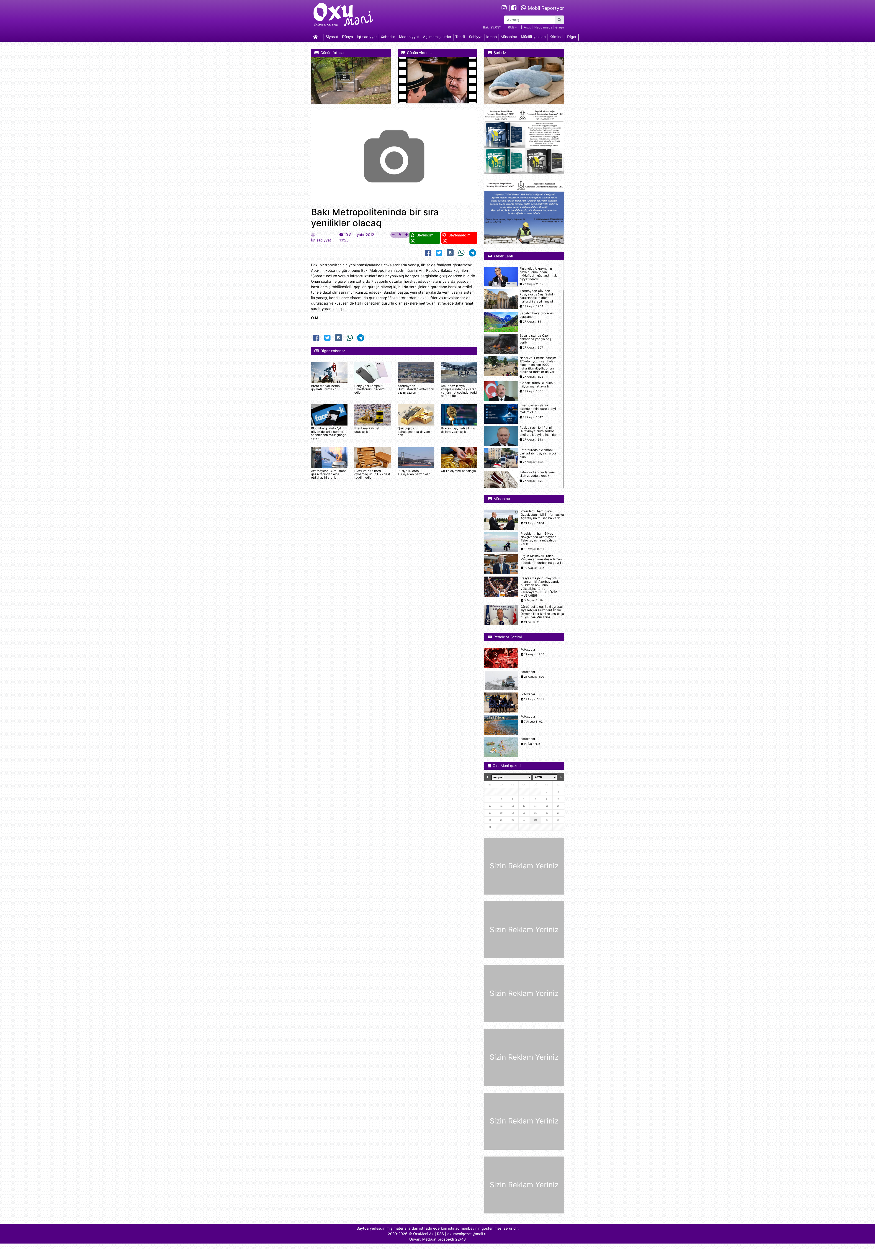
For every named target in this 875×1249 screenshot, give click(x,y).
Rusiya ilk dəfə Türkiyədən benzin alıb (414, 472)
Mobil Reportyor (545, 8)
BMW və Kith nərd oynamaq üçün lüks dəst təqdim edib (372, 474)
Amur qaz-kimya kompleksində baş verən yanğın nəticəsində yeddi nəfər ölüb (459, 391)
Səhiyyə (475, 36)
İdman (491, 36)
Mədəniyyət (409, 36)
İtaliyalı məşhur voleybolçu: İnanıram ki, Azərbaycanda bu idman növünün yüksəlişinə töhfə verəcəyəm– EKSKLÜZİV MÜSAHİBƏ (541, 587)
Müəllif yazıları (533, 36)
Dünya (347, 36)
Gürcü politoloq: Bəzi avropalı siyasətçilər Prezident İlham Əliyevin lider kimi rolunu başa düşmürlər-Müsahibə (542, 612)
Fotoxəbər (528, 649)
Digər (571, 36)
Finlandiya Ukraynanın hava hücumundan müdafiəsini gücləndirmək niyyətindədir (538, 274)
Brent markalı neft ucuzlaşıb (367, 429)
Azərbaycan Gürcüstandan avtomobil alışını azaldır (416, 389)
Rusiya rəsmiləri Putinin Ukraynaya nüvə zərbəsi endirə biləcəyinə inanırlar (538, 431)
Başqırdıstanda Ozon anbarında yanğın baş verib (535, 339)
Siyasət (332, 36)
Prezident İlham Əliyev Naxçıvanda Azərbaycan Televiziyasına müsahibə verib (538, 539)
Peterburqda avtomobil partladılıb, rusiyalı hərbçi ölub (538, 453)
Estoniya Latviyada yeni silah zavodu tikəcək (537, 474)
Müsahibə (509, 36)
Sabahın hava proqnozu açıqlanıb (537, 315)
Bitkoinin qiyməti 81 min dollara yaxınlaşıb (458, 429)
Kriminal (556, 36)
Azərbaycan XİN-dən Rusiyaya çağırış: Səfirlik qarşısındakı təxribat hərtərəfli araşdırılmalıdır (537, 296)
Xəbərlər (388, 36)
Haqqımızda (543, 27)
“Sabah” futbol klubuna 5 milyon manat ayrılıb (538, 384)
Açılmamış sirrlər (437, 36)
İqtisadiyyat (367, 36)
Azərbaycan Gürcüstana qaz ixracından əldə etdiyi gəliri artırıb (329, 474)
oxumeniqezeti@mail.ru (467, 1233)
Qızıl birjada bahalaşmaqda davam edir (414, 431)
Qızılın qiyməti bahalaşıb (458, 471)
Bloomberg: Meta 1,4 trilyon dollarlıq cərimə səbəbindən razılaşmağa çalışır (328, 433)
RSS (440, 1233)
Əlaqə (559, 27)
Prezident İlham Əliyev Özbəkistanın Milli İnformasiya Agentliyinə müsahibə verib (542, 515)
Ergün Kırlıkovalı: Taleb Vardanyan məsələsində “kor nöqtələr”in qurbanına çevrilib (542, 559)
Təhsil (460, 36)
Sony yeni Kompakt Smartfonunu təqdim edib (369, 389)
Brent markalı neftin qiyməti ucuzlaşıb (325, 387)
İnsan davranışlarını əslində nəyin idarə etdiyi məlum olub (538, 409)
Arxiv (527, 27)
